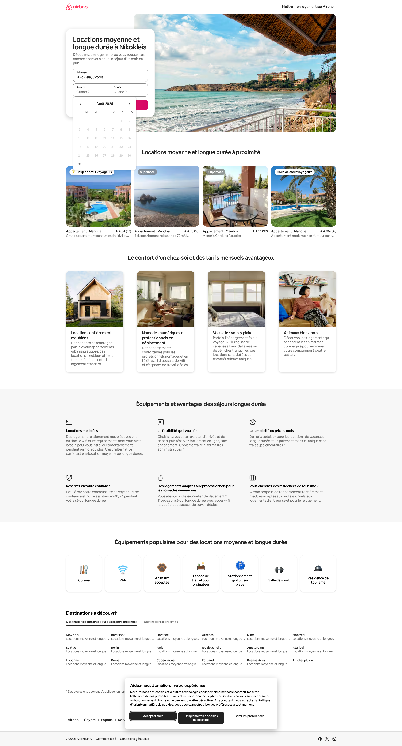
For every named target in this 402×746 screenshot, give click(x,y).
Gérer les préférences (249, 716)
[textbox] (91, 91)
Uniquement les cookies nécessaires (201, 718)
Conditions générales (134, 739)
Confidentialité (106, 739)
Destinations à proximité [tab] (161, 622)
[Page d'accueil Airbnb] (77, 6)
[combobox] (110, 77)
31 (79, 164)
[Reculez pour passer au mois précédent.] (80, 104)
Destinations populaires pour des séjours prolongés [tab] (101, 622)
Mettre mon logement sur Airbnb (308, 6)
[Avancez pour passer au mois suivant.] (129, 104)
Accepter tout (153, 716)
